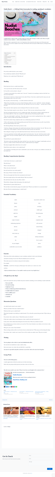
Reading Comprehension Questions (10, 56)
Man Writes (5, 1)
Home (13, 1)
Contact (51, 1)
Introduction (6, 54)
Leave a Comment (6, 417)
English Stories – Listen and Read (20, 1)
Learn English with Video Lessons (31, 1)
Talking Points (45, 1)
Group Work (6, 62)
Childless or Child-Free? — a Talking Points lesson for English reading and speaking (42, 416)
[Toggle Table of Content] (14, 53)
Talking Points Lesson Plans (13, 417)
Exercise (6, 58)
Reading (6, 55)
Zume (31, 473)
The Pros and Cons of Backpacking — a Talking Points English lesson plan (41, 392)
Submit (49, 468)
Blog (48, 1)
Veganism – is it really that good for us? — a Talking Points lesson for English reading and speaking (27, 416)
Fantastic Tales (39, 1)
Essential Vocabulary (8, 57)
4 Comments (38, 418)
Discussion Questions (8, 60)
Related (7, 63)
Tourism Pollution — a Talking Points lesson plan (26, 391)
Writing (6, 61)
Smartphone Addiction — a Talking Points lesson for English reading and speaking (10, 416)
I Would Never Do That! (8, 59)
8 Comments (21, 418)
